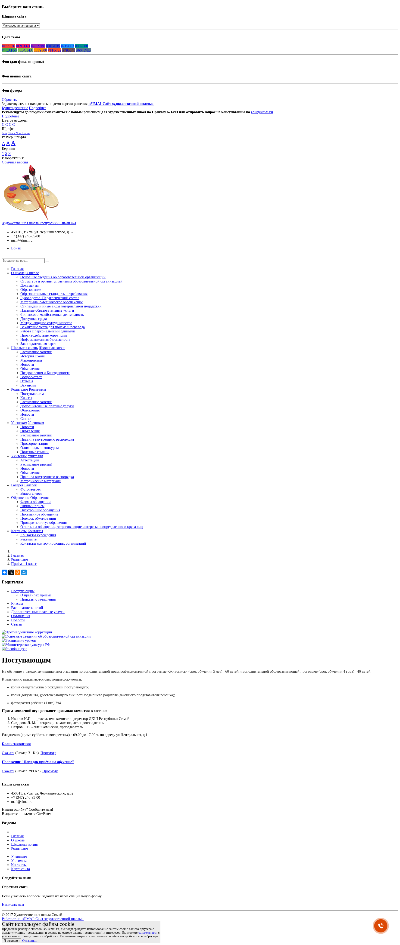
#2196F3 (67, 46)
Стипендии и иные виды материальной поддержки (61, 306)
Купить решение (15, 108)
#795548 (68, 50)
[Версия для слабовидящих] (5, 256)
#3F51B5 (53, 46)
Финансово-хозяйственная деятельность (52, 314)
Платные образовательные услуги (47, 310)
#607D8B (83, 50)
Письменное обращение (39, 514)
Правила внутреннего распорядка (47, 439)
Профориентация (34, 443)
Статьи (25, 418)
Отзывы (26, 381)
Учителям (19, 456)
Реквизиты (29, 539)
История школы (32, 356)
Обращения (20, 498)
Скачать (8, 753)
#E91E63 (23, 46)
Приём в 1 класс (24, 564)
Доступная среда (33, 319)
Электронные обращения (40, 510)
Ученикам (19, 423)
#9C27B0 (38, 46)
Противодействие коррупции (43, 335)
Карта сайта (20, 869)
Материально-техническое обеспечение (51, 302)
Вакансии (28, 385)
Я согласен (11, 940)
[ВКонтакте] (4, 572)
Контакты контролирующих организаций (53, 543)
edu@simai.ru (262, 112)
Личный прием (32, 506)
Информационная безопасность (45, 339)
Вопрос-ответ (31, 377)
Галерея (17, 485)
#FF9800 (40, 50)
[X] (11, 572)
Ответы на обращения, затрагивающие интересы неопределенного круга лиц (81, 527)
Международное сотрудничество (46, 323)
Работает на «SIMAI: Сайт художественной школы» (43, 919)
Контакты (19, 531)
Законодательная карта (38, 344)
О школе (18, 273)
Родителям (19, 389)
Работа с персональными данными (47, 331)
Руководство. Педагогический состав (49, 298)
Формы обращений (35, 502)
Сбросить (9, 99)
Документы (29, 285)
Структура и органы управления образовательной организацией (71, 281)
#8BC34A (25, 50)
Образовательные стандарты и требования (54, 294)
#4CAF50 (9, 50)
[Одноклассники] (17, 572)
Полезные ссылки (34, 452)
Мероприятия (31, 360)
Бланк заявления (16, 744)
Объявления (30, 369)
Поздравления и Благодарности (45, 373)
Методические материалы (40, 481)
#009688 (81, 46)
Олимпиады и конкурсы (39, 448)
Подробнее (37, 108)
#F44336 (8, 46)
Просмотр (48, 753)
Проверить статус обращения (43, 523)
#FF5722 (54, 50)
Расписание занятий (36, 352)
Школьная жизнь (24, 348)
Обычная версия (15, 162)
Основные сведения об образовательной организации (63, 277)
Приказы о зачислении (38, 599)
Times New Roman (19, 133)
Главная (17, 269)
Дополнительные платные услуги (47, 406)
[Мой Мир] (24, 572)
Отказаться (29, 940)
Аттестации (29, 460)
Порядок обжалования (38, 518)
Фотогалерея (30, 489)
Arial (4, 133)
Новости (27, 364)
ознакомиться (147, 932)
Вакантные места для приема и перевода (52, 327)
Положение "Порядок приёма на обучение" (38, 762)
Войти (16, 248)
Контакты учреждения (38, 535)
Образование (30, 289)
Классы (26, 398)
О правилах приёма (35, 595)
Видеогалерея (31, 493)
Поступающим (32, 394)
